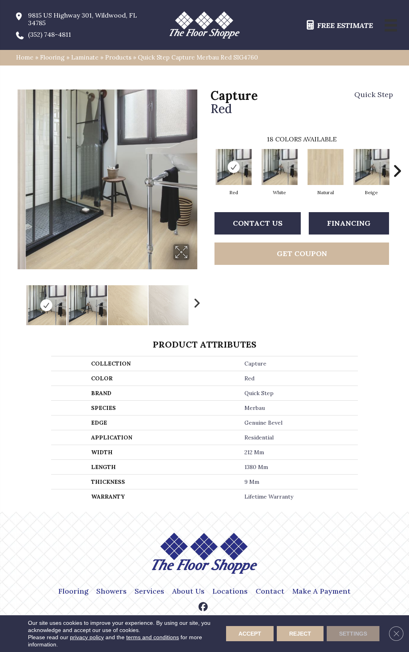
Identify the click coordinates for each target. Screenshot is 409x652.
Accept (249, 633)
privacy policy (87, 637)
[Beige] (371, 167)
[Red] (234, 167)
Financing (349, 223)
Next (195, 301)
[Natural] (325, 167)
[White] (280, 167)
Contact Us (257, 223)
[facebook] (203, 607)
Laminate (85, 57)
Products (118, 57)
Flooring (52, 57)
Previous (20, 301)
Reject (300, 633)
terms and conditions (152, 637)
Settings (353, 633)
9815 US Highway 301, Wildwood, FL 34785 (82, 19)
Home (25, 57)
